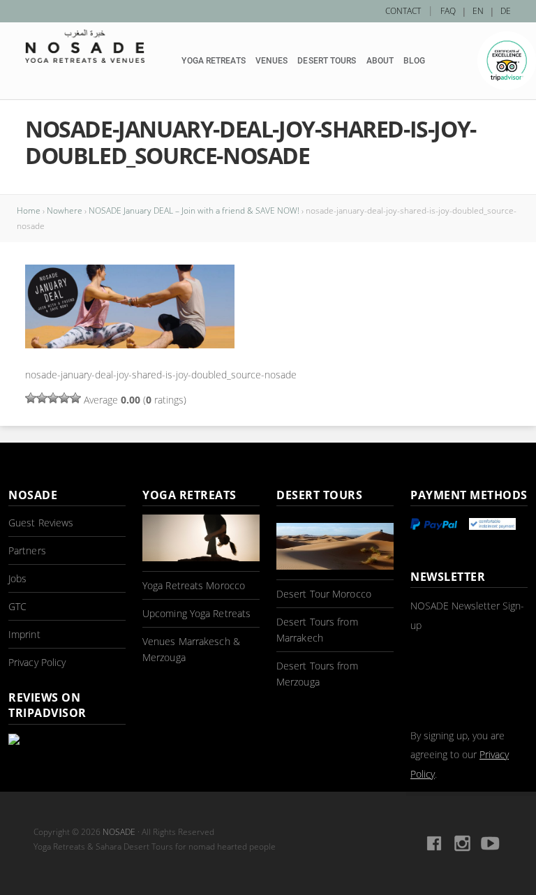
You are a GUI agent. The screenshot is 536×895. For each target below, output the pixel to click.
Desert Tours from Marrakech (317, 629)
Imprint (24, 634)
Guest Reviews (40, 522)
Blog (414, 61)
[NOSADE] (84, 46)
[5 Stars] (75, 398)
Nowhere (64, 210)
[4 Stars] (64, 398)
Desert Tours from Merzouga (317, 673)
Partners (27, 550)
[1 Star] (30, 398)
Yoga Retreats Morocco (193, 585)
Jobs (17, 578)
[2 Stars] (41, 398)
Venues (271, 61)
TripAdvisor (506, 60)
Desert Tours (326, 61)
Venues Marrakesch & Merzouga (191, 649)
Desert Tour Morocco (323, 593)
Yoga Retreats (213, 61)
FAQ (448, 11)
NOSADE (119, 832)
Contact (403, 11)
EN (478, 11)
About (380, 61)
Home (28, 210)
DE (505, 11)
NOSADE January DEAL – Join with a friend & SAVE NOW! (194, 210)
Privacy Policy (37, 662)
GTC (17, 606)
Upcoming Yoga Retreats (196, 613)
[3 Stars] (53, 398)
